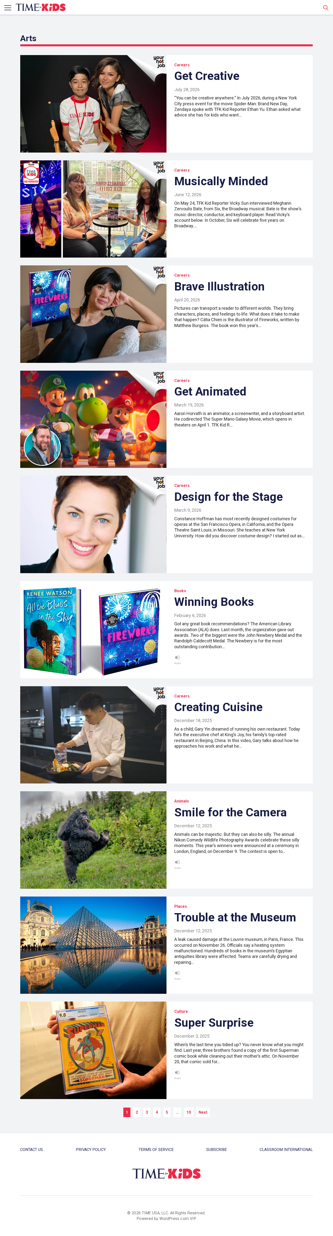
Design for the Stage (228, 497)
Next (203, 1112)
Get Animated (210, 391)
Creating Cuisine (218, 707)
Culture (181, 1011)
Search (326, 7)
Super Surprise (214, 1023)
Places (180, 906)
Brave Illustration (219, 286)
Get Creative (206, 76)
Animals (181, 801)
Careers (182, 65)
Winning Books (214, 602)
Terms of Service (156, 1149)
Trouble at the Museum (235, 917)
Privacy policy (91, 1149)
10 (188, 1112)
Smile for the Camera (230, 812)
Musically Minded (221, 181)
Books (180, 591)
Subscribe (216, 1149)
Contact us (31, 1149)
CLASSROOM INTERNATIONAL (286, 1149)
